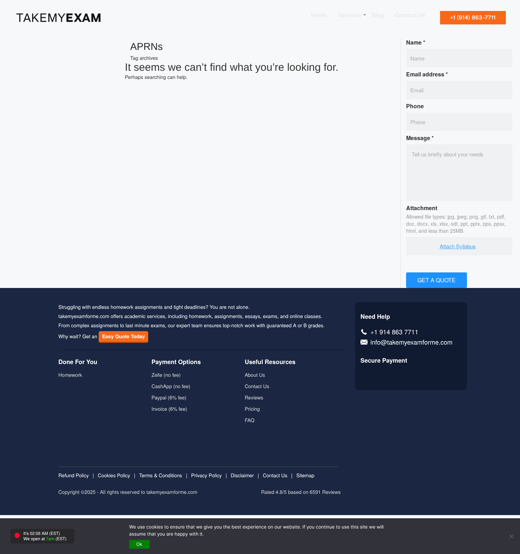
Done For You (77, 362)
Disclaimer (242, 475)
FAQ (249, 419)
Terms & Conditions (160, 475)
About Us (255, 374)
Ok (139, 544)
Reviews (254, 397)
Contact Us (257, 385)
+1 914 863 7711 (394, 332)
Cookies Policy (114, 475)
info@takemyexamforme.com (411, 343)
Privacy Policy (206, 475)
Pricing (252, 408)
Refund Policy (73, 475)
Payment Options (176, 362)
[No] (511, 536)
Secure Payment (383, 360)
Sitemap (305, 475)
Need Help (375, 316)
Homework (70, 374)
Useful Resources (270, 362)
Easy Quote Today (123, 336)
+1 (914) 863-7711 (473, 17)
